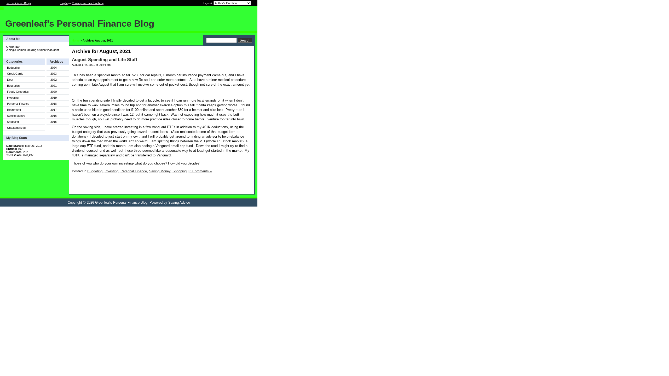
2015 (53, 121)
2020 (53, 91)
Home (75, 40)
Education (13, 85)
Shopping (13, 121)
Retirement (14, 109)
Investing (13, 97)
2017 (53, 109)
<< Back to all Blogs (19, 3)
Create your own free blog (88, 3)
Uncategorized (16, 127)
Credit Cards (15, 73)
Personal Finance (18, 103)
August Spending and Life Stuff (104, 59)
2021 (53, 85)
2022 (53, 79)
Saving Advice (179, 202)
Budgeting (13, 67)
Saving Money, (160, 171)
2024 (53, 67)
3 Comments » (200, 171)
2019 (53, 97)
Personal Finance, (134, 171)
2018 (53, 103)
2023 (53, 73)
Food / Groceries (18, 91)
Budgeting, (95, 171)
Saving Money (16, 115)
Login (64, 3)
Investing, (112, 171)
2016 (53, 115)
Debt (10, 79)
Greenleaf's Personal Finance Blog (121, 202)
